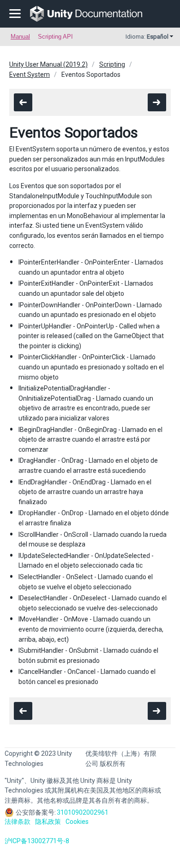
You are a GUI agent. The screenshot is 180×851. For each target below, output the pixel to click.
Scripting (112, 64)
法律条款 (17, 821)
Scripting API (55, 36)
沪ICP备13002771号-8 (37, 841)
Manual (20, 36)
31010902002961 (82, 812)
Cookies (77, 821)
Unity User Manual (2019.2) (48, 64)
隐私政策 (48, 821)
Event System (29, 74)
